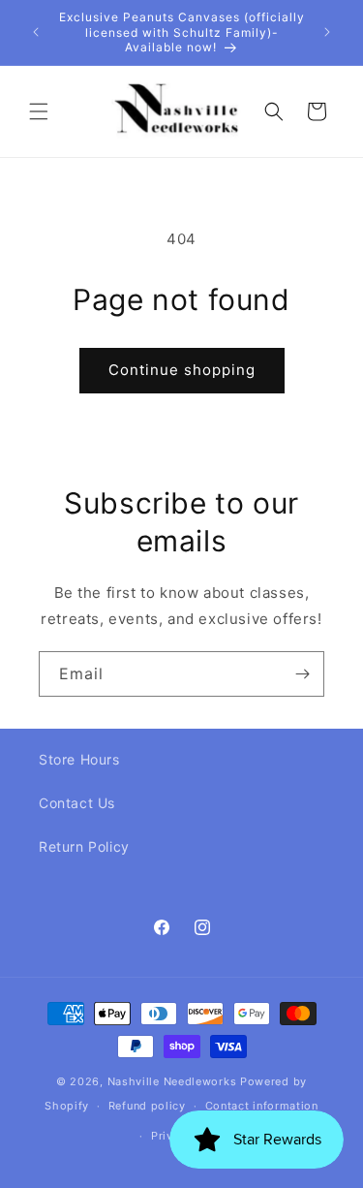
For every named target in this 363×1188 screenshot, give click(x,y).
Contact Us (77, 803)
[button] (38, 111)
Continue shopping (182, 369)
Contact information (261, 1105)
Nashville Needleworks (172, 1081)
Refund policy (147, 1105)
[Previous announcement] (36, 32)
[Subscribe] (302, 674)
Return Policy (84, 846)
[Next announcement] (327, 32)
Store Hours (79, 759)
